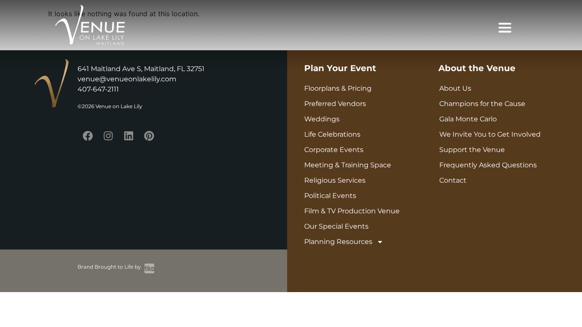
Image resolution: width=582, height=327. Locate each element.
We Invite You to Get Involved (490, 134)
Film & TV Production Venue (352, 211)
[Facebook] (88, 136)
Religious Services (335, 180)
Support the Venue (472, 150)
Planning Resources (338, 242)
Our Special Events (336, 226)
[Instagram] (108, 136)
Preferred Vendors (335, 104)
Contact (453, 180)
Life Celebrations (332, 134)
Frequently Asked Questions (488, 165)
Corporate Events (333, 150)
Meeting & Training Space (347, 165)
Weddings (322, 119)
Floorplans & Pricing (338, 88)
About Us (455, 88)
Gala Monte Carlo (468, 119)
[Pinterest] (149, 136)
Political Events (330, 196)
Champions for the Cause (482, 104)
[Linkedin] (128, 136)
